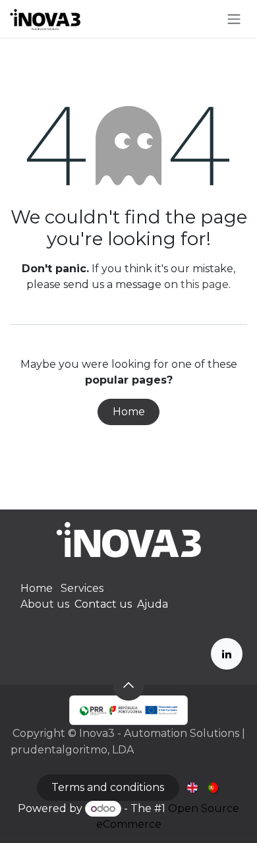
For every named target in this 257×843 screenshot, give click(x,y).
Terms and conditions (107, 787)
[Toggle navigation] (234, 18)
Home (129, 411)
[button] (128, 685)
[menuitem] (193, 787)
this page (205, 284)
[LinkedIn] (226, 653)
